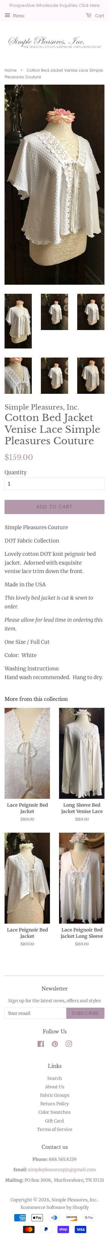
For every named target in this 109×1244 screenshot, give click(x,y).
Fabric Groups (54, 1095)
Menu (18, 15)
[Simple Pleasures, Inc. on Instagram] (68, 1045)
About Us (54, 1087)
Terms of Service (54, 1129)
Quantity (16, 472)
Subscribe (85, 1013)
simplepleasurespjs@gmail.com (62, 1169)
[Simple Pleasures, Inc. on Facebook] (40, 1045)
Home (11, 70)
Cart (99, 15)
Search (54, 1078)
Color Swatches (54, 1112)
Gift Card (54, 1121)
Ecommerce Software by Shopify (55, 1207)
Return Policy (54, 1103)
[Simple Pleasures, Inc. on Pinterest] (54, 1045)
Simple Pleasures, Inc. (74, 1200)
